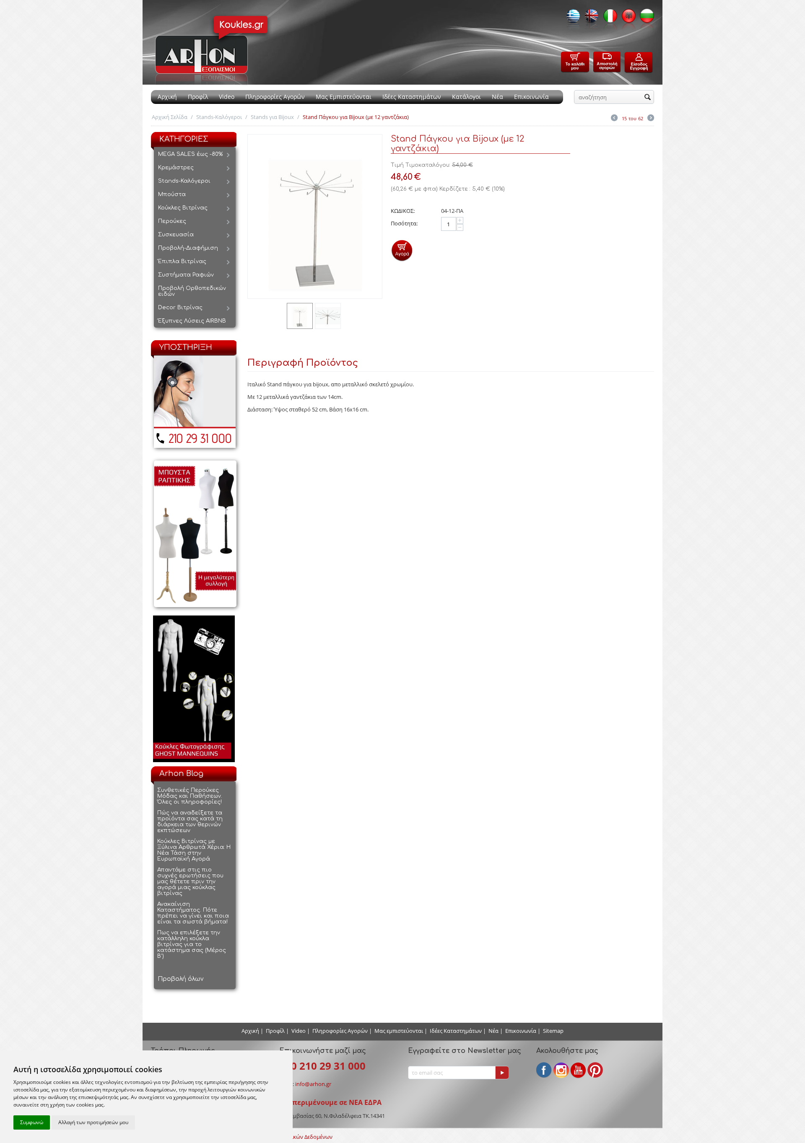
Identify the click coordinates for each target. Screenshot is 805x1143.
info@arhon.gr (313, 1084)
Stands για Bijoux (272, 117)
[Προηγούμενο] (614, 119)
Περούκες (172, 221)
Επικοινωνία (531, 97)
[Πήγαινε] (502, 1072)
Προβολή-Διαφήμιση (188, 248)
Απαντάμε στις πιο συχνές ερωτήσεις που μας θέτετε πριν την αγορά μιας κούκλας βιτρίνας (190, 881)
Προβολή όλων (180, 979)
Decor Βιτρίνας (180, 307)
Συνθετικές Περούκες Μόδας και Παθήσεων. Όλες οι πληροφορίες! (189, 796)
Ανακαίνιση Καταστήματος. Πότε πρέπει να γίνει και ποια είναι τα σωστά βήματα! (193, 913)
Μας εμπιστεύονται (398, 1030)
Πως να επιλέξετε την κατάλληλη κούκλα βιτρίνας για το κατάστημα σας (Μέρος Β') (191, 944)
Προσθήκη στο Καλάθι (402, 250)
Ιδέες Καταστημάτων (411, 97)
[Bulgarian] (645, 18)
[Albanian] (626, 18)
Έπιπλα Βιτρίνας (182, 261)
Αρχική (167, 97)
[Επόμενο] (650, 119)
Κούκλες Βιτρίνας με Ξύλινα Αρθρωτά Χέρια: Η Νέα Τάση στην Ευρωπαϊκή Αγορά (194, 850)
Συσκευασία (176, 235)
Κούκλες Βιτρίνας (183, 208)
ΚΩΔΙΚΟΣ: (403, 211)
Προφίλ (198, 97)
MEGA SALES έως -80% (190, 154)
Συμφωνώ (31, 1122)
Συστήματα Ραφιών (186, 275)
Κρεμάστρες (176, 168)
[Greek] (571, 18)
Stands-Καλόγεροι (219, 117)
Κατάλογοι (466, 97)
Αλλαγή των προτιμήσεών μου (93, 1122)
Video (226, 97)
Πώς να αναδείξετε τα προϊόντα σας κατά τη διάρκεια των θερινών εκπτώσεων (190, 821)
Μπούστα (172, 194)
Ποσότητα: (404, 223)
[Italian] (608, 18)
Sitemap (553, 1030)
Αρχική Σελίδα (169, 117)
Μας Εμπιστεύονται (343, 97)
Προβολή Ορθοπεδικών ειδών (192, 291)
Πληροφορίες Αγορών (275, 97)
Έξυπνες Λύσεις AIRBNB (192, 321)
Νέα (497, 97)
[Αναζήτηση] (648, 97)
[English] (589, 18)
